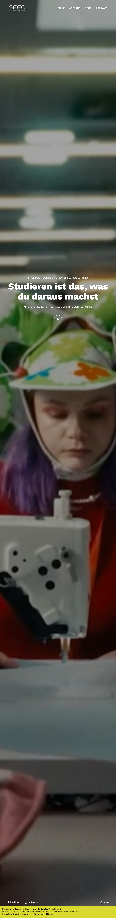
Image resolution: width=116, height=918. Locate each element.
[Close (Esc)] (108, 911)
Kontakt (101, 8)
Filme (61, 8)
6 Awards (33, 902)
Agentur (74, 8)
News (88, 8)
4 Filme (15, 902)
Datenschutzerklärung (43, 914)
